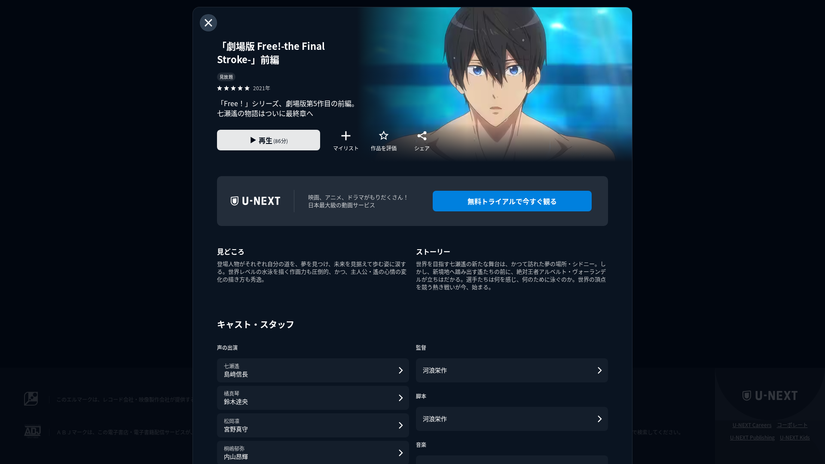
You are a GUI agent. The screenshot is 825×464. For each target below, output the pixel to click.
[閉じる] (208, 22)
